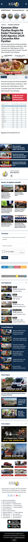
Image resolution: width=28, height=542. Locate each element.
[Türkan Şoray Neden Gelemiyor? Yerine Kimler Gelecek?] (21, 204)
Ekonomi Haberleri (7, 505)
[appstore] (14, 522)
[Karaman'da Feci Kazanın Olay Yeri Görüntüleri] (21, 472)
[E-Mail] (11, 176)
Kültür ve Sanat (17, 310)
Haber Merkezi (14, 172)
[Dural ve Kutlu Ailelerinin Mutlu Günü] (21, 188)
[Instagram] (14, 495)
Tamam (14, 540)
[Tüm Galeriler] (26, 424)
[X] (11, 495)
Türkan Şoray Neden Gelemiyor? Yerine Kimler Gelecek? (20, 210)
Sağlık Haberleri (6, 514)
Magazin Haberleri (7, 512)
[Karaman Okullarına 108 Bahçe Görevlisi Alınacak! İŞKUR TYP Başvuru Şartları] (7, 204)
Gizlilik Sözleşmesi (19, 537)
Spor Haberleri (16, 514)
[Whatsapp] (19, 495)
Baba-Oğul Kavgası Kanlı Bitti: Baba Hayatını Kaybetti (19, 321)
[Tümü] (26, 283)
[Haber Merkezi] (5, 173)
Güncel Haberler (7, 507)
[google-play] (14, 526)
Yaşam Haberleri (17, 517)
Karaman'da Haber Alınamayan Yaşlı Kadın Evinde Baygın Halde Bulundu (19, 306)
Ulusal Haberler (6, 517)
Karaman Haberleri (18, 10)
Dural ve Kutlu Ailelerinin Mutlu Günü (19, 194)
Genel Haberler (18, 505)
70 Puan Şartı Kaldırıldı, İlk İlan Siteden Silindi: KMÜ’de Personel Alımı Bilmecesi (6, 195)
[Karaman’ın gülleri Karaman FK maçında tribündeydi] (21, 464)
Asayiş (14, 286)
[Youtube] (17, 495)
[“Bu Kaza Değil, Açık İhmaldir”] (7, 472)
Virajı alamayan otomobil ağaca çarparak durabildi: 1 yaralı (19, 290)
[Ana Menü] (1, 4)
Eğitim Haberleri (17, 503)
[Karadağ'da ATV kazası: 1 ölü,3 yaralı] (14, 434)
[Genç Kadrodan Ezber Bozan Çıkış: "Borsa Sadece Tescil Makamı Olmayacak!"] (21, 218)
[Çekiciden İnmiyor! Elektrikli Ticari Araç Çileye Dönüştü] (7, 218)
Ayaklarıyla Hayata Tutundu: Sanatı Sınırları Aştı (19, 313)
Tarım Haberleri (6, 515)
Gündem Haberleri (18, 507)
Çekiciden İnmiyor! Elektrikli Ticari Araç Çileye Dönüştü (6, 225)
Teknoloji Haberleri (17, 515)
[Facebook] (8, 495)
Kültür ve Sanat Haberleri (9, 510)
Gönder (4, 257)
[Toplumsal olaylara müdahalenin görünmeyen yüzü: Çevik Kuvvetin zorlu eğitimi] (14, 451)
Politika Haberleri (18, 512)
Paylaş (4, 76)
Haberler (3, 24)
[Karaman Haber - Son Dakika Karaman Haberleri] (13, 4)
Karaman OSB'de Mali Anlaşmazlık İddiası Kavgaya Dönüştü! (18, 298)
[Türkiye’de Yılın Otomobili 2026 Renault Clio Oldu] (7, 464)
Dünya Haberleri (7, 503)
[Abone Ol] (26, 77)
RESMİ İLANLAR (5, 10)
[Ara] (26, 4)
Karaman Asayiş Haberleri (9, 500)
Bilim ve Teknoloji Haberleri (9, 502)
